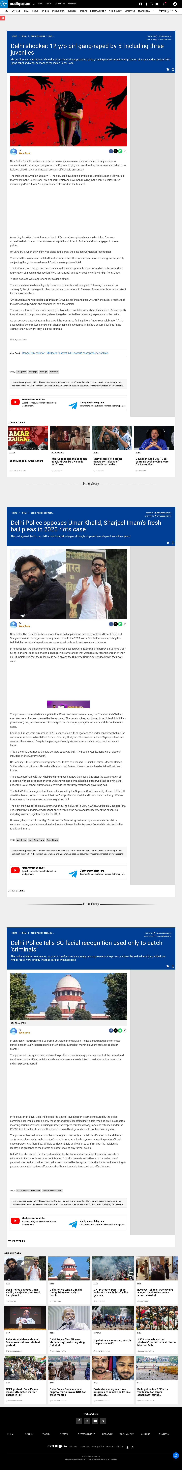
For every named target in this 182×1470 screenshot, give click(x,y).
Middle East (58, 11)
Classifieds (60, 4)
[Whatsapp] (120, 151)
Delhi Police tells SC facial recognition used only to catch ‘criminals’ (87, 946)
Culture (145, 1434)
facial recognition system (52, 1190)
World (35, 11)
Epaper (40, 4)
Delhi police (21, 372)
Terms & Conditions (114, 1446)
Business (72, 11)
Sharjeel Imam (52, 840)
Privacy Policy (98, 1446)
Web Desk (24, 153)
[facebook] (111, 151)
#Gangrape (33, 372)
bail (30, 840)
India (26, 11)
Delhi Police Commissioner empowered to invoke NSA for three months (68, 1392)
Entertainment (98, 11)
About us (73, 1446)
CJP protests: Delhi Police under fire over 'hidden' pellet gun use (111, 1292)
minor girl (43, 372)
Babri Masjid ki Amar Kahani (26, 460)
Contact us (84, 1446)
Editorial (97, 1333)
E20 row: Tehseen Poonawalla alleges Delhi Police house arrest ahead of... (155, 1292)
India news (54, 372)
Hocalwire (112, 1459)
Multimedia (144, 11)
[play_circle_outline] (28, 437)
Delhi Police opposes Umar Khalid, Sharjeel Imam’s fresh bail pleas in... (23, 1292)
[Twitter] (115, 151)
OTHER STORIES (16, 422)
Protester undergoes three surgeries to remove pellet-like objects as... (112, 1392)
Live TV (49, 4)
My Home (16, 11)
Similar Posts (12, 1253)
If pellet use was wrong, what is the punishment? (113, 1342)
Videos (12, 452)
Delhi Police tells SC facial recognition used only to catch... (66, 1292)
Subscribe (72, 4)
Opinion (45, 11)
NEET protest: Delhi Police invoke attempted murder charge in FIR (22, 1392)
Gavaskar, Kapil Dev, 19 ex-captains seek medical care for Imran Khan (152, 461)
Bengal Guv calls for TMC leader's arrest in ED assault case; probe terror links (59, 352)
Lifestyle (130, 11)
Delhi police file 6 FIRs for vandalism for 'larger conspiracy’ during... (152, 1392)
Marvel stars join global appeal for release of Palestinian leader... (108, 461)
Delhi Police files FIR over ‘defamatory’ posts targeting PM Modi (67, 1342)
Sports (83, 11)
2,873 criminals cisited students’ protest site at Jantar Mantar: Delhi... (156, 1342)
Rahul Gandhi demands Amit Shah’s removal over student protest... (23, 1342)
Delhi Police (21, 840)
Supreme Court (23, 1190)
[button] (4, 4)
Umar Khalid (39, 840)
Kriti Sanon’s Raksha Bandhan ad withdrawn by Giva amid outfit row (69, 461)
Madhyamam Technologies (86, 1459)
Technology (115, 11)
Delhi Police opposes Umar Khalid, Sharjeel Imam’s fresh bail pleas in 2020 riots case (86, 526)
